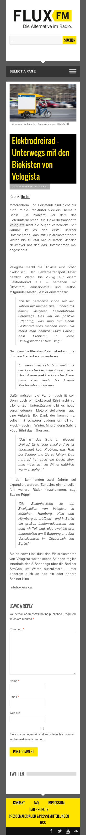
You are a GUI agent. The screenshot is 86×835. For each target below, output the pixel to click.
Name (14, 681)
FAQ (36, 803)
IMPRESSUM (56, 803)
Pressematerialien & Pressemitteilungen (39, 816)
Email (14, 697)
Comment (17, 629)
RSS (43, 822)
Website (15, 713)
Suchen (69, 40)
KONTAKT (19, 803)
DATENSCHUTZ (38, 809)
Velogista (17, 225)
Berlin (25, 196)
